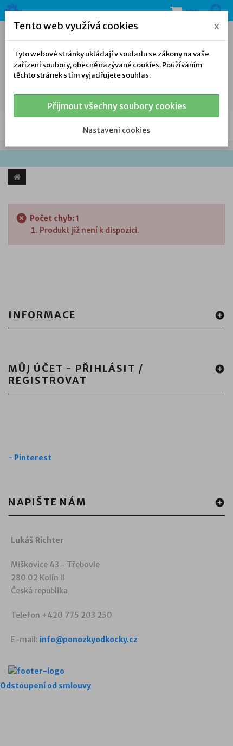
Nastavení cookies (116, 130)
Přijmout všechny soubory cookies (116, 105)
